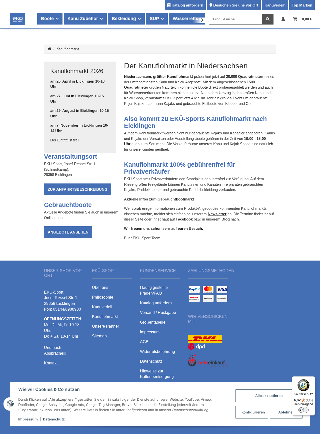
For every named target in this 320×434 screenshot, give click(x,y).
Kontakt (51, 363)
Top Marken (302, 5)
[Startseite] (50, 49)
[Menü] (312, 379)
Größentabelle (153, 322)
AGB (144, 342)
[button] (283, 19)
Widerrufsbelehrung (157, 351)
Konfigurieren (253, 412)
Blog (226, 219)
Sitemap (99, 336)
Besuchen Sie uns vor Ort (235, 5)
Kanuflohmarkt (105, 316)
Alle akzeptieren (269, 395)
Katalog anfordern (187, 5)
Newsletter (217, 214)
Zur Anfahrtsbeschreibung (78, 189)
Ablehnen (286, 412)
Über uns (100, 287)
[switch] (303, 410)
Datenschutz (54, 419)
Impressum (28, 419)
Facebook (184, 219)
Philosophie (102, 297)
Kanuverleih (275, 5)
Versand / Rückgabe (158, 312)
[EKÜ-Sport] (17, 18)
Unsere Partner (105, 326)
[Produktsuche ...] (268, 19)
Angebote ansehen (68, 232)
